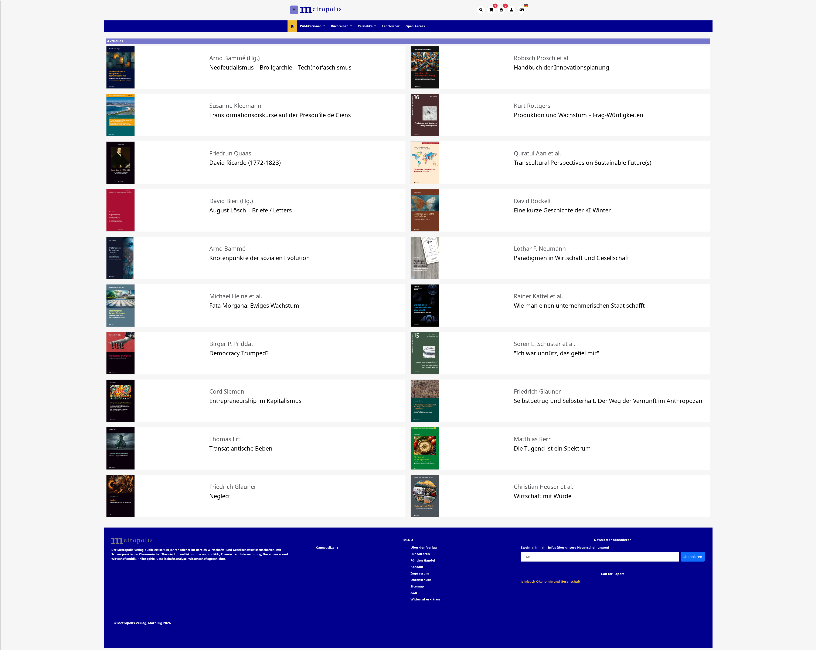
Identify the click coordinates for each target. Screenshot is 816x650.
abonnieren (692, 556)
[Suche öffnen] (481, 10)
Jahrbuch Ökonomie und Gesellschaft (551, 581)
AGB (414, 592)
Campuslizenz (327, 547)
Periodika (366, 26)
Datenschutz (421, 579)
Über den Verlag (424, 547)
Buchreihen (340, 26)
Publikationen (311, 26)
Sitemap (417, 586)
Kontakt (417, 567)
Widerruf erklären (425, 599)
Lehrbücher (391, 26)
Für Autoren (420, 554)
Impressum (420, 573)
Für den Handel (423, 560)
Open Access (415, 26)
